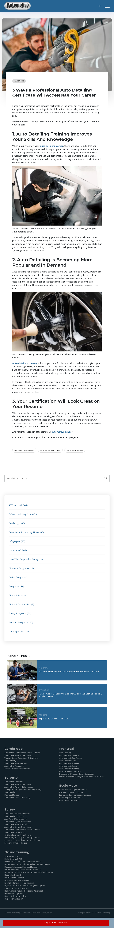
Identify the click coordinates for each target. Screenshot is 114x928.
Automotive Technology (14, 766)
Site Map (36, 913)
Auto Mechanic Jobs (67, 760)
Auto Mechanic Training (69, 768)
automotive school (75, 450)
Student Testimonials (20, 604)
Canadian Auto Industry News (24, 532)
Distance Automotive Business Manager (21, 867)
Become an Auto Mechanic (70, 771)
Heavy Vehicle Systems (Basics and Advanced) (23, 891)
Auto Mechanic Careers (69, 755)
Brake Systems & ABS (13, 859)
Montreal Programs (19, 568)
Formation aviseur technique (71, 792)
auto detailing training (50, 450)
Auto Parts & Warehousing (15, 819)
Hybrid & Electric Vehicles (15, 896)
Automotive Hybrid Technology (17, 821)
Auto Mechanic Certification (70, 758)
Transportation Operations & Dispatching (21, 758)
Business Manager (12, 795)
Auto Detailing (10, 760)
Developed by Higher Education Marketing (93, 913)
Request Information (56, 923)
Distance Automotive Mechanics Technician (22, 869)
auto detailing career (24, 450)
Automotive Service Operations (17, 755)
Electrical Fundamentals (14, 877)
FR (99, 5)
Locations (14, 550)
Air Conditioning (11, 856)
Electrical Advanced (12, 875)
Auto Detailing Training (14, 816)
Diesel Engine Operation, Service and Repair (22, 861)
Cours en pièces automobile (71, 797)
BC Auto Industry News (21, 514)
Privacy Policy (47, 913)
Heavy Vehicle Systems (13, 893)
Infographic (14, 541)
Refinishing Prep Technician (15, 843)
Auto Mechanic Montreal (69, 763)
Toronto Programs (18, 622)
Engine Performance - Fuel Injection (19, 883)
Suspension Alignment (13, 899)
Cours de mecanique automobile (73, 789)
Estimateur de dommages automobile (75, 795)
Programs (14, 586)
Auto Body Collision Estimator (17, 813)
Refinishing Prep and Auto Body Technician (22, 840)
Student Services (17, 595)
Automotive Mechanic (13, 781)
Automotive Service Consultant (17, 824)
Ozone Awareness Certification (17, 768)
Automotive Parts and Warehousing (19, 787)
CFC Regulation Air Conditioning (17, 835)
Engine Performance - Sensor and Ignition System (24, 885)
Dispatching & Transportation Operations (76, 774)
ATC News (14, 505)
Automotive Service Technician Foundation (22, 752)
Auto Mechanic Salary (68, 766)
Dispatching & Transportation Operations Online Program (28, 872)
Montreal (43, 668)
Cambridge (19, 81)
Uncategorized (16, 631)
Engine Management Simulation (17, 880)
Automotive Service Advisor (16, 763)
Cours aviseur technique (69, 800)
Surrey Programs (17, 613)
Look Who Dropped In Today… (24, 559)
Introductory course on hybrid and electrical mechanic (82, 776)
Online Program (17, 577)
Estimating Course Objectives (16, 888)
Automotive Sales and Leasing (17, 797)
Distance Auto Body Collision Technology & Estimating (27, 864)
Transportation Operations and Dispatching (22, 789)
